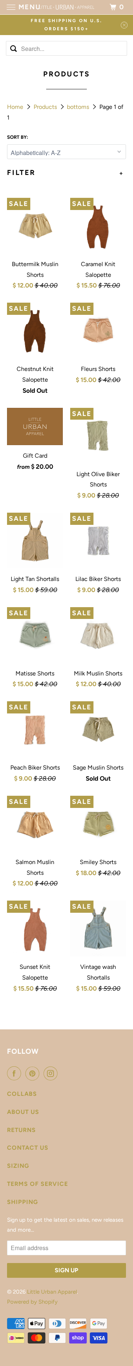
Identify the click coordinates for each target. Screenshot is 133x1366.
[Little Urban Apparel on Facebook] (15, 1073)
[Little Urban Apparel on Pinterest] (33, 1073)
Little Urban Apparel (52, 1291)
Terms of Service (37, 1183)
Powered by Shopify (32, 1301)
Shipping (22, 1201)
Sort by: (17, 137)
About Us (23, 1111)
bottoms (79, 106)
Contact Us (27, 1147)
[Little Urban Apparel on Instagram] (52, 1073)
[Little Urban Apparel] (66, 7)
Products (46, 106)
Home (16, 106)
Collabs (22, 1093)
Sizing (18, 1165)
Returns (21, 1129)
